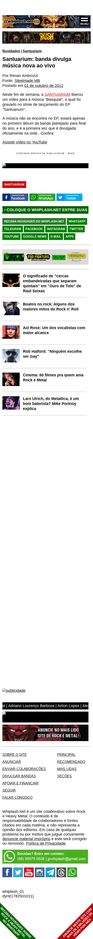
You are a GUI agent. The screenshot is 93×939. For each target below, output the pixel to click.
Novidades (11, 51)
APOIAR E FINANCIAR (20, 783)
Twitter (76, 229)
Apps (70, 236)
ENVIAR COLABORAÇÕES (24, 769)
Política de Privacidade (46, 843)
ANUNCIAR (11, 762)
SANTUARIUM (57, 94)
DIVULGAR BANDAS (19, 776)
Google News (34, 236)
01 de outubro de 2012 (43, 85)
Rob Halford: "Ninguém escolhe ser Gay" (52, 354)
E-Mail (56, 236)
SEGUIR (9, 790)
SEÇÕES (64, 776)
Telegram (12, 229)
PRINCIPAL (66, 754)
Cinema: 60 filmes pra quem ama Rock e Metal (53, 377)
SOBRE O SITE (14, 754)
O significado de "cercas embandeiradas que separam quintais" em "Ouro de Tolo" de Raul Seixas (52, 283)
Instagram (56, 229)
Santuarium (32, 51)
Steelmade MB (27, 80)
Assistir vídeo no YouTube (24, 142)
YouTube (11, 236)
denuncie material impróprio (26, 839)
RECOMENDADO (71, 762)
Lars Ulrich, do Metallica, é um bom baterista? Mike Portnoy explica (51, 403)
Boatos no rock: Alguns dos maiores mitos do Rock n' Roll (51, 306)
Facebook (34, 229)
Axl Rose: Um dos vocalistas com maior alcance (54, 330)
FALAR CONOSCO (17, 797)
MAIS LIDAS (67, 769)
